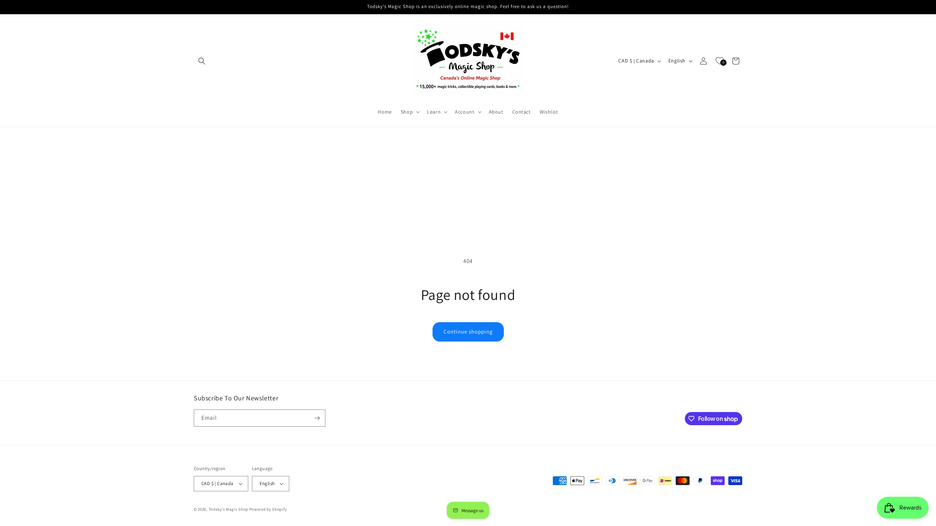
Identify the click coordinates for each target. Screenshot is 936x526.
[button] (202, 61)
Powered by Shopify (268, 509)
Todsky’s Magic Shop (228, 509)
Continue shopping (468, 331)
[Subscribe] (317, 418)
